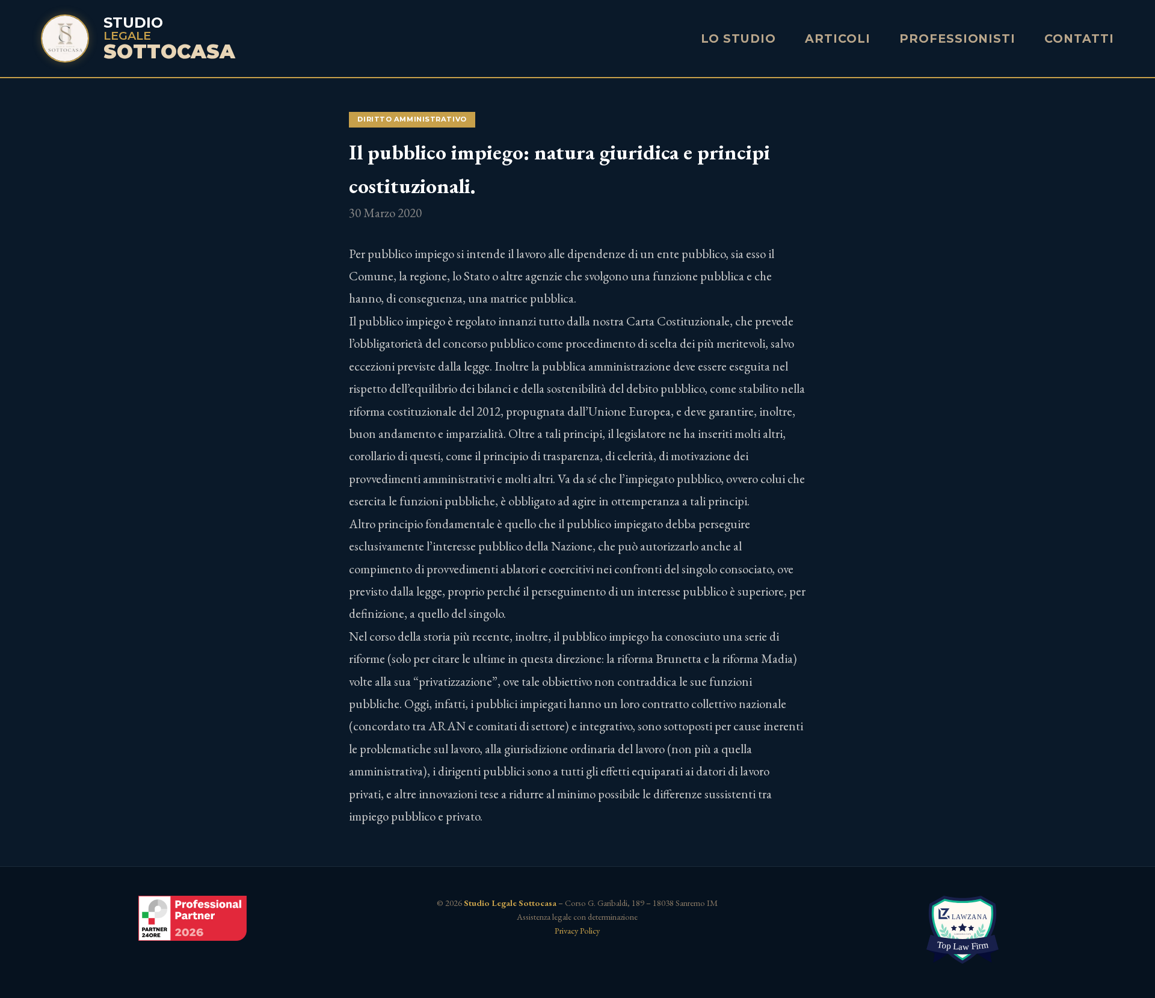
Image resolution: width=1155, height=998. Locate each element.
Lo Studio (739, 38)
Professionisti (957, 38)
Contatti (1079, 38)
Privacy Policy (577, 930)
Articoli (837, 38)
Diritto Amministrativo (411, 119)
